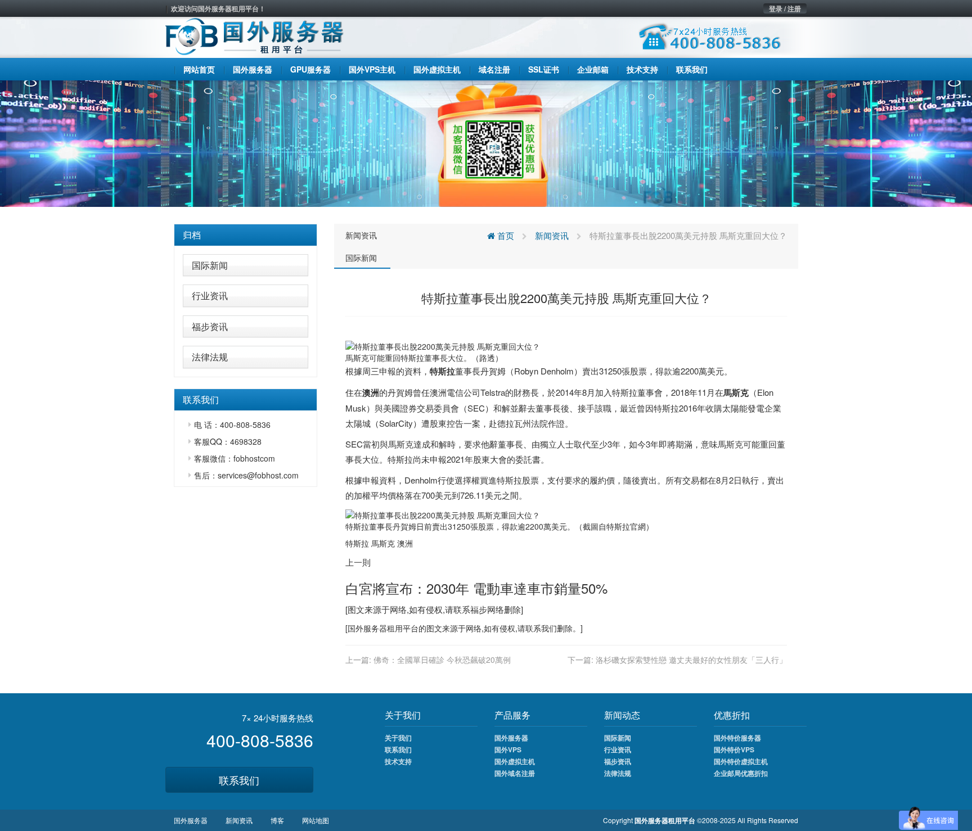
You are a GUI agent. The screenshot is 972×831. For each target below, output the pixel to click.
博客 (277, 820)
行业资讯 (210, 295)
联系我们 (239, 780)
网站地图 (315, 820)
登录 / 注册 (785, 8)
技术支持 (398, 761)
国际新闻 (210, 265)
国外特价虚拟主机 (741, 761)
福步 (478, 609)
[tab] (245, 235)
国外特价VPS (734, 749)
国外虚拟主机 (514, 761)
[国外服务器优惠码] (486, 142)
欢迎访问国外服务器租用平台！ (218, 8)
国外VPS (507, 749)
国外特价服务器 (737, 738)
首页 (504, 235)
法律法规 (210, 356)
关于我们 (398, 738)
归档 (192, 234)
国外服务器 (367, 628)
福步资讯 (210, 326)
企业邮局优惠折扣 (741, 773)
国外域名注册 (514, 773)
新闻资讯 (361, 235)
